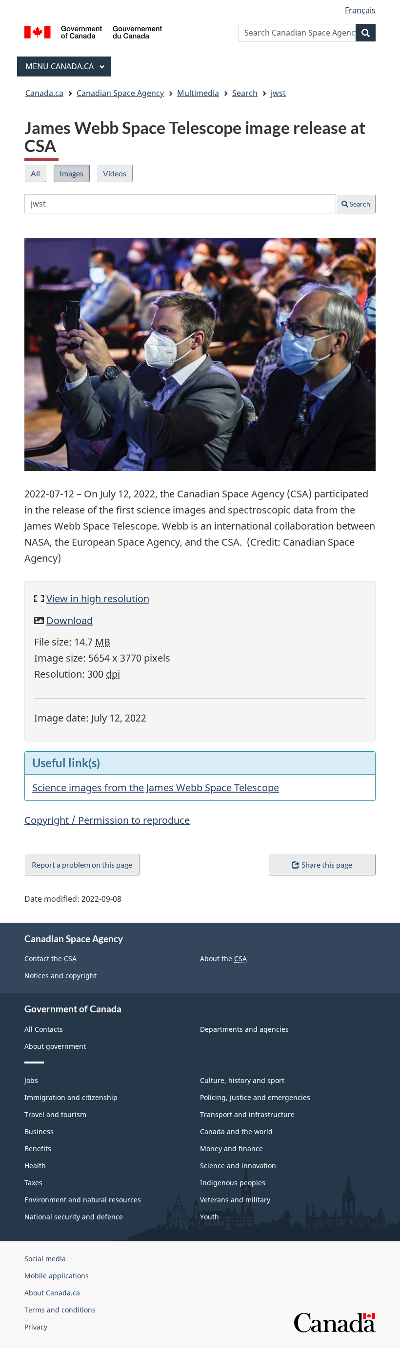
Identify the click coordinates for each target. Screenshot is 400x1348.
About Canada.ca (52, 1292)
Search (359, 204)
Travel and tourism (55, 1114)
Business (39, 1131)
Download (69, 620)
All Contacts (43, 1029)
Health (35, 1165)
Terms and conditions (60, 1309)
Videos (118, 175)
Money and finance (231, 1148)
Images (75, 175)
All (38, 175)
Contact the (50, 958)
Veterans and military (235, 1199)
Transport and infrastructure (247, 1114)
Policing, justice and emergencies (255, 1097)
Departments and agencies (244, 1029)
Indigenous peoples (232, 1182)
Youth (209, 1216)
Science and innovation (238, 1165)
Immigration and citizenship (71, 1097)
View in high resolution (97, 598)
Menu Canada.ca (60, 66)
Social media (45, 1258)
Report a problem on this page (82, 864)
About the (223, 958)
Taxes (33, 1182)
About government (55, 1046)
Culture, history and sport (242, 1080)
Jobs (31, 1080)
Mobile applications (56, 1275)
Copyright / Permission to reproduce (107, 820)
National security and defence (73, 1216)
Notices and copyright (60, 975)
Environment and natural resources (82, 1199)
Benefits (37, 1148)
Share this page (326, 864)
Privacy (35, 1326)
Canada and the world (236, 1131)
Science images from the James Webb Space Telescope (155, 787)
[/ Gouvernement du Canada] (93, 31)
